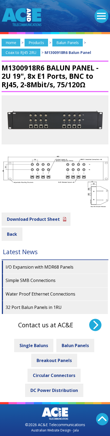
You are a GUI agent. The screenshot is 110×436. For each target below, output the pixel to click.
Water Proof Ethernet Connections (40, 294)
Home (11, 42)
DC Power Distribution (54, 390)
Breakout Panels (54, 360)
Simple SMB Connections (31, 280)
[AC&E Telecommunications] (22, 17)
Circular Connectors (54, 375)
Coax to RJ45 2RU (21, 52)
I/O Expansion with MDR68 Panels (39, 267)
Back (12, 234)
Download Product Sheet (33, 219)
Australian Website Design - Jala (55, 430)
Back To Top (102, 419)
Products (36, 42)
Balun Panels (67, 42)
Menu (101, 16)
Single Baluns (33, 345)
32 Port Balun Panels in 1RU (34, 307)
